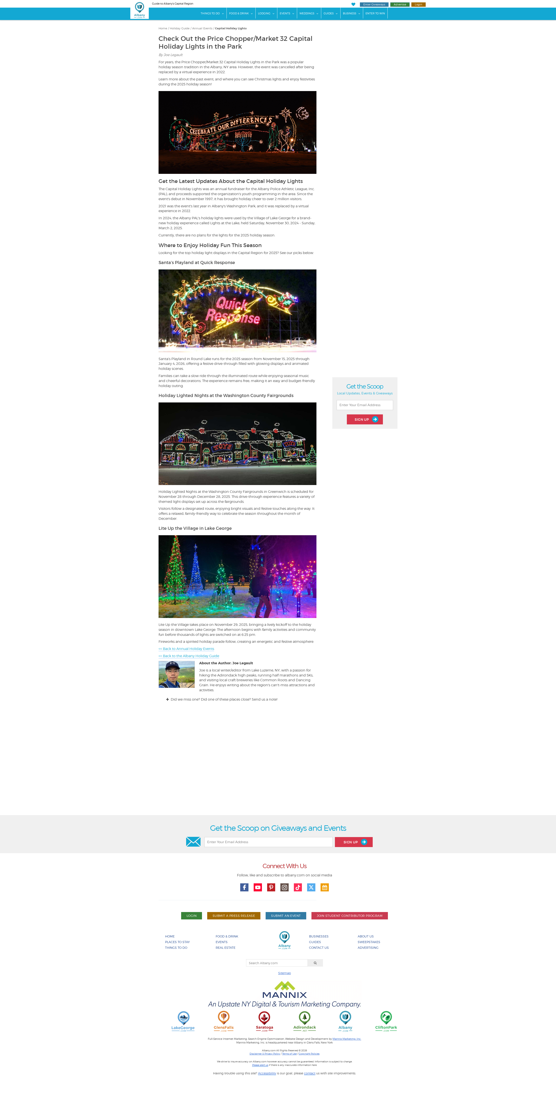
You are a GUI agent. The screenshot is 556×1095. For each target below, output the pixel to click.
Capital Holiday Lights (231, 28)
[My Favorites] (353, 4)
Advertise (400, 4)
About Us (366, 936)
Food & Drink (239, 13)
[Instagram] (284, 887)
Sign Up (362, 419)
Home (163, 28)
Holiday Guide (180, 28)
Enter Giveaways (374, 4)
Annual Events (202, 28)
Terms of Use (289, 1053)
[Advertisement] (278, 762)
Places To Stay (177, 942)
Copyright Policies (309, 1053)
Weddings (307, 13)
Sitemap (284, 973)
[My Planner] (325, 887)
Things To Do (210, 13)
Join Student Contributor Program (349, 915)
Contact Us (319, 947)
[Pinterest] (271, 887)
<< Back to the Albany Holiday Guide (189, 656)
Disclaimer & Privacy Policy (265, 1053)
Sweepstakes (369, 942)
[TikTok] (298, 887)
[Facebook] (244, 887)
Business (349, 13)
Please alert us (260, 1065)
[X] (311, 887)
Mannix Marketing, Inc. (347, 1038)
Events (285, 13)
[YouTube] (258, 887)
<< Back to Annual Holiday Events (186, 649)
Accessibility (267, 1073)
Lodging (264, 13)
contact (309, 1073)
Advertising (368, 947)
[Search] (315, 963)
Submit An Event (286, 915)
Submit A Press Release (234, 915)
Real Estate (225, 947)
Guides (329, 13)
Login (418, 4)
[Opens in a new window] (183, 1021)
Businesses (319, 936)
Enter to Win (375, 13)
